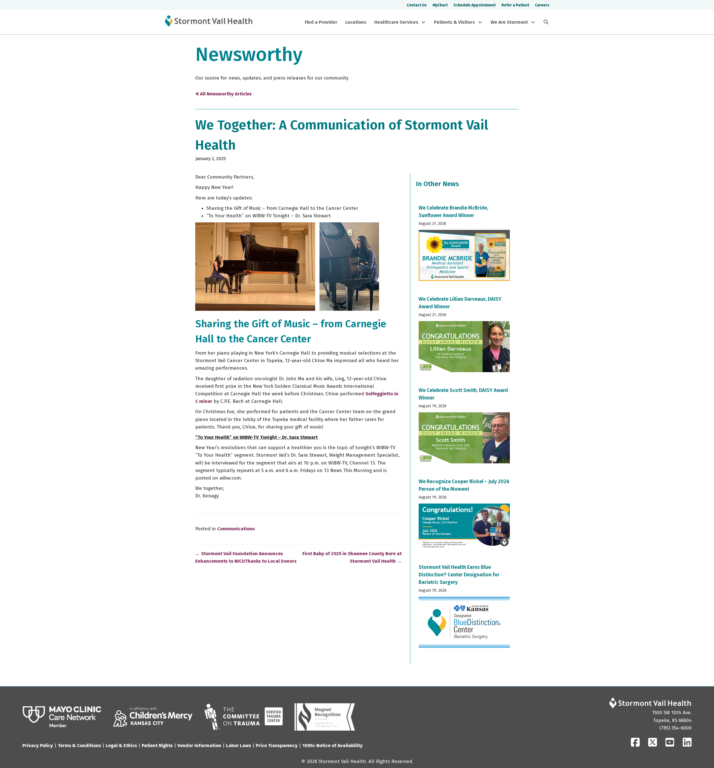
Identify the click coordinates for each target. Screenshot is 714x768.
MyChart (440, 5)
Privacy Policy (37, 745)
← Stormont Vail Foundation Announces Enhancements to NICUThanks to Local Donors (245, 557)
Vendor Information (199, 745)
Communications (236, 529)
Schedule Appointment (475, 5)
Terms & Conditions (79, 745)
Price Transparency (277, 745)
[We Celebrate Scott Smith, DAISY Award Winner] (464, 427)
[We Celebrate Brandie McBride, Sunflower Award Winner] (464, 244)
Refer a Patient (515, 5)
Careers (542, 5)
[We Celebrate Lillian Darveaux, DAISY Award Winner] (464, 336)
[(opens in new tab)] (62, 716)
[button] (423, 22)
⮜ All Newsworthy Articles (223, 94)
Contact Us (417, 5)
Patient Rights (157, 745)
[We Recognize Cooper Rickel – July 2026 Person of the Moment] (464, 515)
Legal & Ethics (121, 745)
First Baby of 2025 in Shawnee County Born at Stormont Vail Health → (352, 557)
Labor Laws (238, 745)
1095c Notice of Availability (332, 745)
